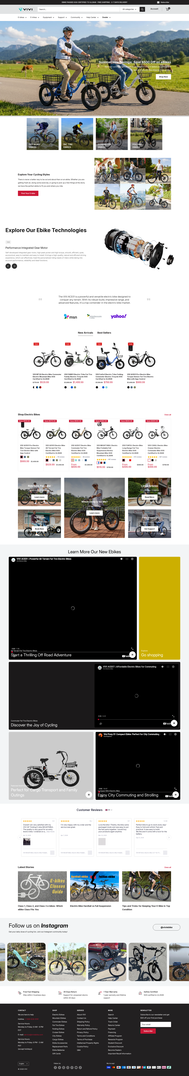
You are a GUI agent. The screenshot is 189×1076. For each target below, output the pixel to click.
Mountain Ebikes (59, 1018)
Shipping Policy (83, 1022)
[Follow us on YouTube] (76, 1067)
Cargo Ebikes (57, 1039)
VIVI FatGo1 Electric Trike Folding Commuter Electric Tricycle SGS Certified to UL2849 (109, 376)
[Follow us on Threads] (63, 1067)
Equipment (47, 17)
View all (168, 415)
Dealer (105, 17)
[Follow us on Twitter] (59, 1067)
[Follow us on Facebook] (55, 1067)
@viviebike (166, 927)
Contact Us (81, 1018)
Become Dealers (114, 1050)
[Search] (142, 9)
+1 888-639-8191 (31, 1019)
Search (111, 1014)
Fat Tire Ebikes (58, 1025)
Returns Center (114, 1025)
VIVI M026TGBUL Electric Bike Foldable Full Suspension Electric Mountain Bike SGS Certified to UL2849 (107, 450)
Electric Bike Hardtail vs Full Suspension (90, 906)
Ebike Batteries (58, 1050)
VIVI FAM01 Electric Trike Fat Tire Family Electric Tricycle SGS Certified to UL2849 (78, 376)
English (21, 1064)
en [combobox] (109, 810)
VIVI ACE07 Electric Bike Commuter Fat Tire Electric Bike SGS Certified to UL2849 (81, 449)
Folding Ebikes (58, 1029)
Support (61, 17)
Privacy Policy (83, 1032)
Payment (111, 1029)
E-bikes (21, 17)
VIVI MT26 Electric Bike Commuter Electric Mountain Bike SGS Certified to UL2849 (47, 376)
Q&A (79, 1050)
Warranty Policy (83, 1025)
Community (75, 17)
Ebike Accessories (59, 1043)
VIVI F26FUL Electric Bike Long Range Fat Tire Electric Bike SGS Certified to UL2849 (132, 449)
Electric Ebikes (58, 1014)
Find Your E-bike (28, 193)
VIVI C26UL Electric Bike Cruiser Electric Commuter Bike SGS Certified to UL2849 (158, 449)
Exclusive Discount (115, 1046)
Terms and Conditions (86, 1036)
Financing (112, 1032)
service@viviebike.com (33, 1035)
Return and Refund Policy (87, 1029)
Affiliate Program (115, 1036)
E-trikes (33, 17)
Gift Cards (56, 1053)
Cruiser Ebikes (58, 1032)
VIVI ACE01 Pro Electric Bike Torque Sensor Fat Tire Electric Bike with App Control (140, 376)
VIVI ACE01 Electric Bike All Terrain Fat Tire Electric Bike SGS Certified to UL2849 (55, 449)
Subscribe (165, 2)
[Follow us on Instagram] (67, 1067)
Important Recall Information (119, 1053)
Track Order (113, 1022)
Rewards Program (115, 1039)
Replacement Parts (60, 1046)
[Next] (171, 445)
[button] (100, 841)
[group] (55, 457)
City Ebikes (57, 1036)
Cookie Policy (82, 1046)
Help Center (91, 17)
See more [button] (122, 831)
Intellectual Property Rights (88, 1043)
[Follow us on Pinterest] (72, 1067)
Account (154, 9)
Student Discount (115, 1043)
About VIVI (81, 1014)
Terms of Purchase (84, 1039)
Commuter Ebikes (59, 1022)
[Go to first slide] (169, 837)
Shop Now (163, 77)
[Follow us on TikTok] (80, 1067)
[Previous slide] (20, 837)
